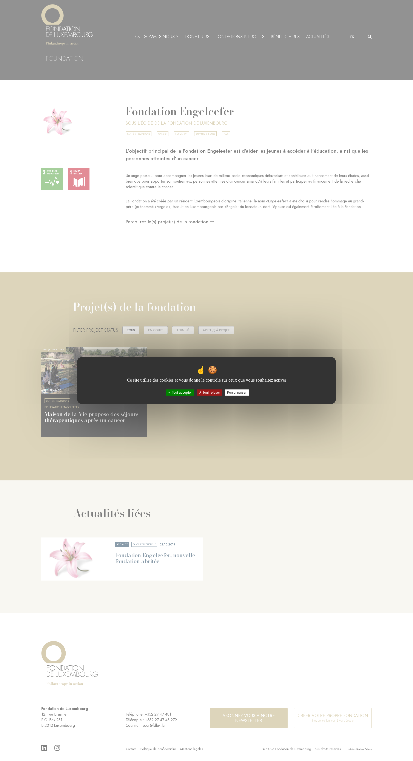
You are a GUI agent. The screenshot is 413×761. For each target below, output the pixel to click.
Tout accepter (181, 392)
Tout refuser (211, 392)
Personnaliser (237, 392)
